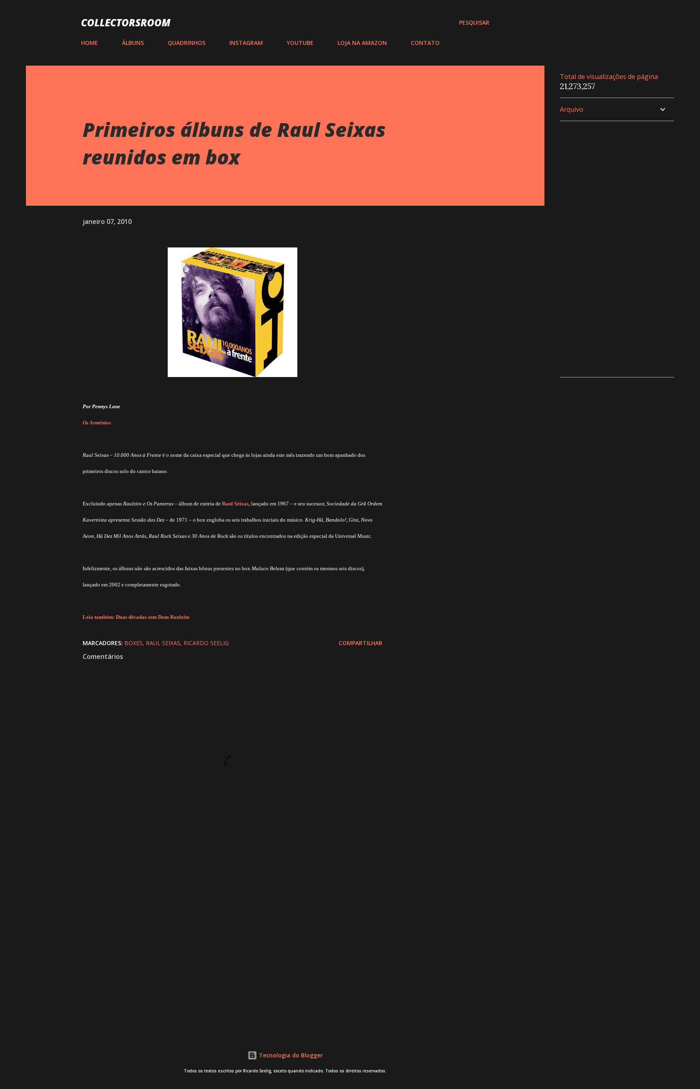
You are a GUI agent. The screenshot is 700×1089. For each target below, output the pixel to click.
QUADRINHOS (186, 43)
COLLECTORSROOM (126, 22)
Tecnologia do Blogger (290, 1055)
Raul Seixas (163, 643)
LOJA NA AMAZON (362, 43)
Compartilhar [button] (360, 643)
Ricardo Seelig (206, 643)
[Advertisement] (219, 928)
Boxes (133, 643)
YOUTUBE (300, 43)
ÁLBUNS (133, 43)
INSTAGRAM (246, 43)
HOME (89, 43)
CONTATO (425, 43)
